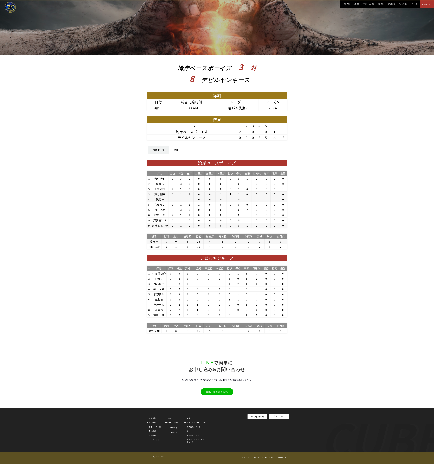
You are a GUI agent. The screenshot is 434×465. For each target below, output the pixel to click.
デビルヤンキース (192, 137)
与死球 (248, 236)
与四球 (235, 236)
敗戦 (176, 236)
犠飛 (274, 173)
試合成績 (381, 4)
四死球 (257, 173)
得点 (238, 173)
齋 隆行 (160, 184)
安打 (189, 173)
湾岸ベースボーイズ (192, 131)
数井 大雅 (154, 331)
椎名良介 (159, 284)
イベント (414, 4)
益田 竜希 (159, 289)
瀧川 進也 (160, 178)
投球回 (187, 236)
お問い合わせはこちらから (217, 391)
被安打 (210, 236)
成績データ (158, 150)
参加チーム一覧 (368, 4)
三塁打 (210, 173)
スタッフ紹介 (403, 4)
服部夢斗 (159, 294)
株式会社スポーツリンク (196, 422)
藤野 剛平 (160, 194)
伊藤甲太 (159, 304)
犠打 (266, 173)
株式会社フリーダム (194, 427)
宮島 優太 (160, 204)
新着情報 (347, 4)
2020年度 (173, 427)
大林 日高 (157, 225)
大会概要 (357, 4)
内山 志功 (160, 209)
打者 (160, 173)
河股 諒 (157, 220)
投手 (154, 236)
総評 (176, 150)
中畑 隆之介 (159, 273)
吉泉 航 (159, 299)
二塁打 (199, 173)
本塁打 (221, 173)
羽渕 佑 (159, 278)
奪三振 (223, 236)
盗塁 (283, 173)
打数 (181, 173)
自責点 (281, 236)
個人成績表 (391, 4)
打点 (230, 173)
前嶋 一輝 (159, 315)
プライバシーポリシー (159, 457)
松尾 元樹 (160, 215)
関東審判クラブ (193, 435)
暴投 (259, 236)
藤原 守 (160, 199)
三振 (247, 173)
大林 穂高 (160, 189)
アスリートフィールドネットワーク (195, 440)
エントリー (428, 4)
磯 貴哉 (159, 310)
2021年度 (173, 432)
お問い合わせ (258, 416)
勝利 (166, 236)
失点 (269, 236)
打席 (172, 173)
